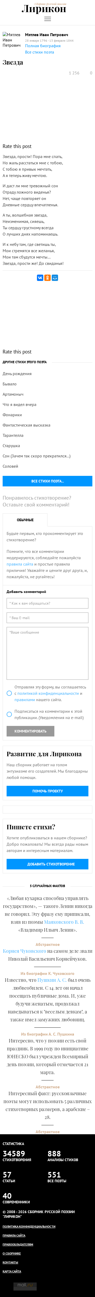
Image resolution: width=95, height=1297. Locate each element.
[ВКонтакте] (40, 278)
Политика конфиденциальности (29, 1226)
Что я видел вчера (19, 404)
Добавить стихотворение (51, 864)
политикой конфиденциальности (48, 693)
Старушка (11, 445)
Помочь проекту (47, 791)
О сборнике (12, 1253)
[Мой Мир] (55, 278)
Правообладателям (18, 1244)
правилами (25, 699)
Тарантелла (13, 435)
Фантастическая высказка (26, 425)
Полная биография (43, 45)
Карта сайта (12, 1271)
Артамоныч (13, 394)
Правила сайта (14, 1235)
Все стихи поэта (39, 52)
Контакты (10, 1262)
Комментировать (30, 731)
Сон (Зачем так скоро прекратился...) (36, 455)
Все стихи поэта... (47, 481)
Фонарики (12, 414)
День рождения (17, 373)
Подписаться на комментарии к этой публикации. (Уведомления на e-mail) (49, 714)
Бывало (10, 383)
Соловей (10, 466)
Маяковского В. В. (64, 922)
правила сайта (20, 564)
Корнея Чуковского (24, 951)
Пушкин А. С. (52, 980)
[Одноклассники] (47, 278)
